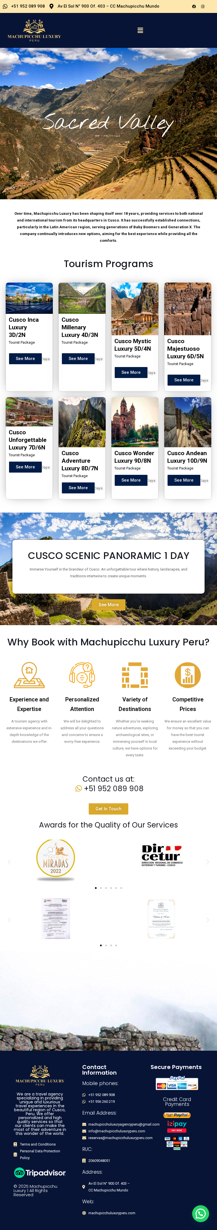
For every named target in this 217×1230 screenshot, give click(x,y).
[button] (140, 30)
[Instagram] (202, 6)
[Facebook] (194, 6)
